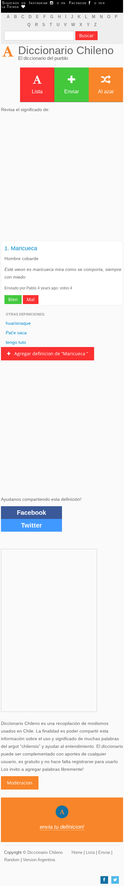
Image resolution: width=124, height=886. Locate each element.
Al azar (106, 91)
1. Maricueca (20, 248)
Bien (13, 299)
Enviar (71, 91)
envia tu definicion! (62, 827)
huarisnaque (18, 323)
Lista (37, 91)
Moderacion (19, 783)
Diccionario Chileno (66, 50)
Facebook (31, 512)
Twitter (31, 525)
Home (77, 852)
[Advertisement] (62, 179)
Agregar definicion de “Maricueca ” (49, 354)
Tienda (14, 6)
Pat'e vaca (16, 332)
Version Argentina (39, 859)
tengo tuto (16, 342)
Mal (31, 299)
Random (11, 859)
